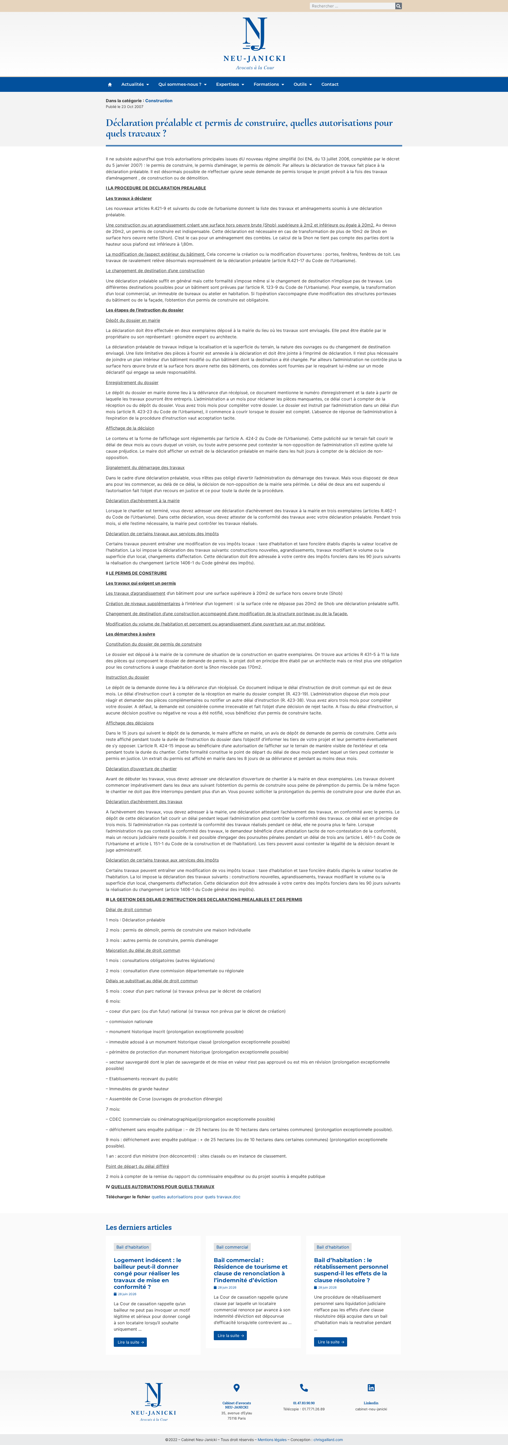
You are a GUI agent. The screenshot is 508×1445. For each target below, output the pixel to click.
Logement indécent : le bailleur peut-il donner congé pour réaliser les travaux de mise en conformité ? (147, 1273)
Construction (159, 100)
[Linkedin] (371, 1388)
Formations (266, 84)
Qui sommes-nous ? (179, 84)
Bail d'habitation (132, 1247)
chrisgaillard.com (328, 1439)
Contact (330, 84)
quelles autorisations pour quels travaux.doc (196, 1196)
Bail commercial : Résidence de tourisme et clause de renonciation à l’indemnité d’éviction (251, 1270)
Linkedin (371, 1403)
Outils (300, 84)
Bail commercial (232, 1247)
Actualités (132, 84)
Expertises (227, 84)
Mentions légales (272, 1439)
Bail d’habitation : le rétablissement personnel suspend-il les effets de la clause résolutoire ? (351, 1270)
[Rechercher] (398, 6)
